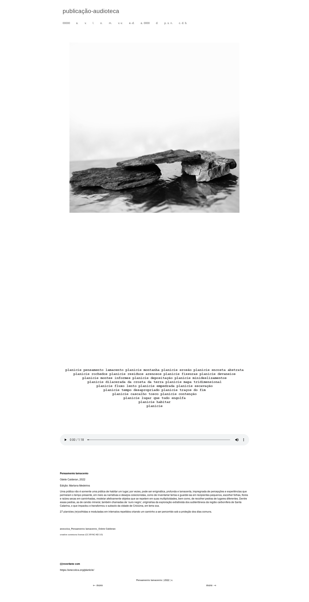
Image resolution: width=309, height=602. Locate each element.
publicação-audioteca (91, 11)
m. (110, 23)
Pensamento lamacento (149, 580)
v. (86, 23)
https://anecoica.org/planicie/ (77, 570)
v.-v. (120, 23)
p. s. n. (168, 23)
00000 (66, 23)
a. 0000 (145, 23)
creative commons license (72, 534)
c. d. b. (183, 23)
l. (93, 23)
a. (77, 23)
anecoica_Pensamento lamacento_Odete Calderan (88, 528)
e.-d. (132, 23)
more (209, 585)
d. (157, 23)
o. (101, 23)
